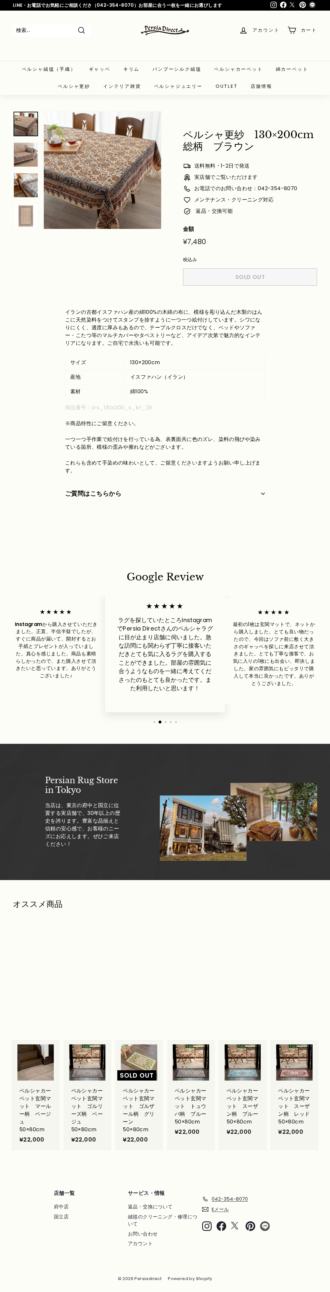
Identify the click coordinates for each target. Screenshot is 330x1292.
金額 (188, 229)
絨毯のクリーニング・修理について (163, 1220)
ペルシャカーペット (238, 69)
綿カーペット (292, 69)
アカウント (140, 1243)
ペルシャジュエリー (178, 86)
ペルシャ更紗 (74, 86)
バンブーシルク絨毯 (176, 69)
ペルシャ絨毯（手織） (49, 69)
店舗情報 (261, 86)
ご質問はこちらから (93, 493)
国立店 (61, 1216)
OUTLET (227, 86)
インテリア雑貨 (122, 86)
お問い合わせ (143, 1233)
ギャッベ (100, 69)
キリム (131, 69)
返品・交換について (150, 1206)
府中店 (61, 1206)
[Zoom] (102, 170)
